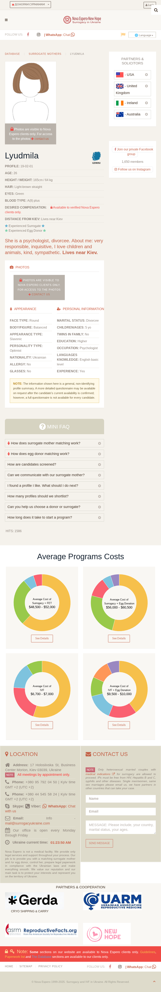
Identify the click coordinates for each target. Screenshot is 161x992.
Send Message (99, 843)
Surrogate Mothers (45, 53)
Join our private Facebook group (134, 152)
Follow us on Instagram (133, 169)
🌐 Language (143, 35)
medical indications (99, 774)
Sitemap (25, 966)
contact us (42, 138)
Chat (57, 35)
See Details (42, 638)
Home (9, 966)
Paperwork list (15, 956)
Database (12, 53)
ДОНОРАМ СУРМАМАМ (29, 4)
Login (150, 5)
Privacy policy (50, 966)
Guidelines (147, 952)
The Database (41, 956)
